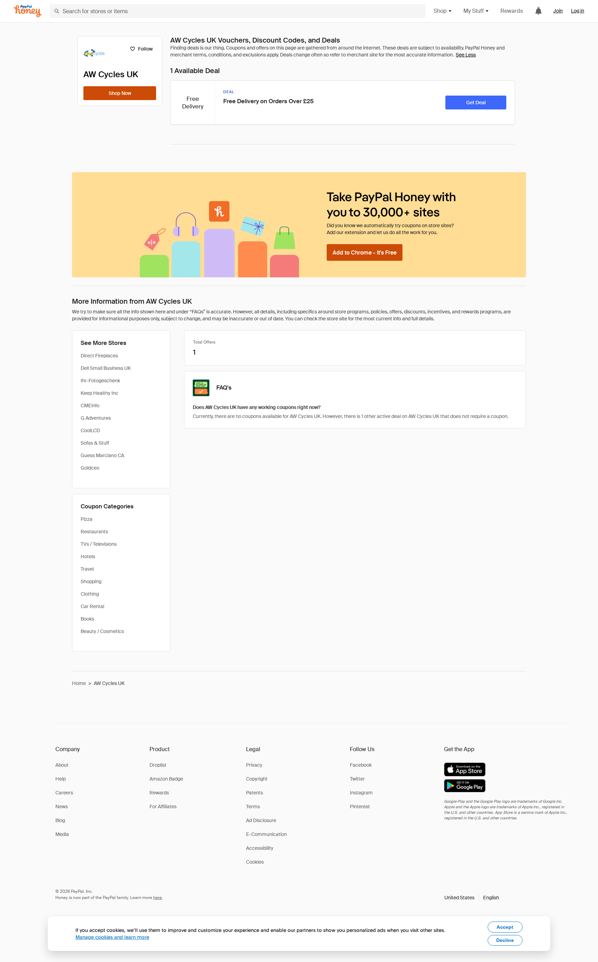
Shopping (91, 581)
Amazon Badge (166, 779)
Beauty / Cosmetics (102, 631)
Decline (505, 940)
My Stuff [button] (473, 11)
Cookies (255, 862)
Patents (254, 793)
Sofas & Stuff (95, 443)
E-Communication (266, 834)
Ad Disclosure (261, 820)
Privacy (254, 765)
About (62, 765)
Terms (253, 806)
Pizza (86, 519)
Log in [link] (577, 11)
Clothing (90, 594)
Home (79, 683)
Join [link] (558, 11)
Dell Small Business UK (106, 368)
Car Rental (92, 606)
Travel (87, 569)
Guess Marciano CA (102, 455)
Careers (64, 793)
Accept (505, 927)
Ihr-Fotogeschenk (100, 380)
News (61, 806)
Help (60, 779)
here (157, 897)
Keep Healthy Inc (99, 393)
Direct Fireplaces (99, 356)
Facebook (361, 765)
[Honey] (28, 11)
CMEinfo (90, 405)
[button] (471, 897)
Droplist (158, 765)
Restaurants (94, 531)
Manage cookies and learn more (112, 937)
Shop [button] (440, 11)
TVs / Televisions (99, 544)
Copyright (257, 779)
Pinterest (360, 806)
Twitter (357, 779)
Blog (60, 820)
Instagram (361, 793)
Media (62, 834)
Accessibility (259, 848)
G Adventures (96, 418)
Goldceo (90, 468)
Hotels (88, 556)
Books (87, 619)
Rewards (511, 11)
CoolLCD (90, 430)
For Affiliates (163, 806)
